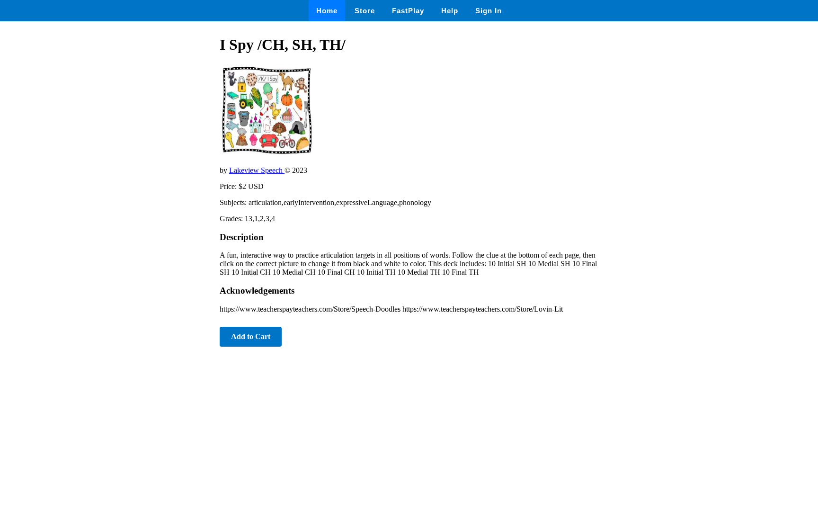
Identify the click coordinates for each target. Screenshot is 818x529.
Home (327, 11)
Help (449, 11)
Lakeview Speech (257, 170)
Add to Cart (250, 336)
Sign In (488, 11)
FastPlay (408, 11)
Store (365, 11)
